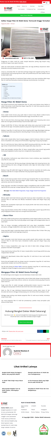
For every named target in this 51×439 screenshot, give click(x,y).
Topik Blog (40, 6)
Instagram (44, 409)
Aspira (6, 96)
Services (32, 6)
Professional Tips (31, 9)
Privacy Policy (45, 412)
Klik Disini (18, 1)
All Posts (17, 353)
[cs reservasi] (43, 430)
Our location (21, 9)
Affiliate (43, 12)
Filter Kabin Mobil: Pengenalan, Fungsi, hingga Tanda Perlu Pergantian (28, 190)
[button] (38, 331)
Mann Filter (7, 95)
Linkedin (33, 406)
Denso (6, 87)
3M (5, 90)
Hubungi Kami (41, 9)
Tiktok (33, 409)
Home (18, 6)
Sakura (6, 89)
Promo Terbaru (35, 412)
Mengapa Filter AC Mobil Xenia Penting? (12, 98)
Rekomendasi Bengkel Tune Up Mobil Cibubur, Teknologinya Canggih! (11, 390)
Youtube (43, 406)
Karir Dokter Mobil (24, 406)
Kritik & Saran (25, 412)
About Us (24, 6)
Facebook (24, 409)
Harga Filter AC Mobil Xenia (9, 86)
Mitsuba (6, 93)
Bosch (6, 92)
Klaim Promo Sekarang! (25, 322)
